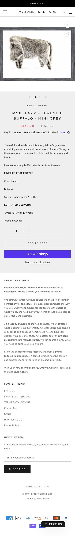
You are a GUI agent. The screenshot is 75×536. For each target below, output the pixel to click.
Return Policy (11, 425)
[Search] (64, 11)
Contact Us (10, 408)
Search (8, 414)
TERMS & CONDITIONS (17, 402)
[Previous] (29, 97)
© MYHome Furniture (37, 494)
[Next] (45, 97)
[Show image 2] (39, 97)
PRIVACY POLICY (14, 419)
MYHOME (9, 391)
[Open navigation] (5, 11)
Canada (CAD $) (36, 486)
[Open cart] (70, 12)
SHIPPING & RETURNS (17, 396)
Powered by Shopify (38, 498)
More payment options (37, 262)
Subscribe (17, 469)
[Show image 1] (35, 97)
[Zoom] (68, 25)
